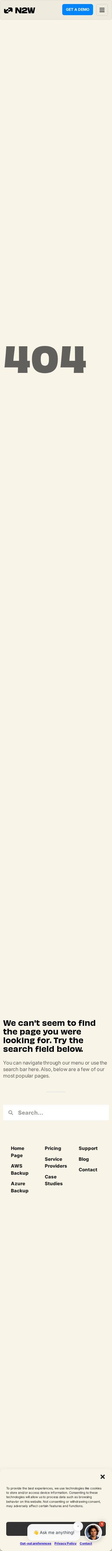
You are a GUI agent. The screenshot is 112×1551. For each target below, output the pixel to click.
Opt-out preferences (35, 1543)
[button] (103, 1477)
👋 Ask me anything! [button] (53, 1532)
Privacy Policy (65, 1543)
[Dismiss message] (78, 1526)
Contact (86, 1543)
